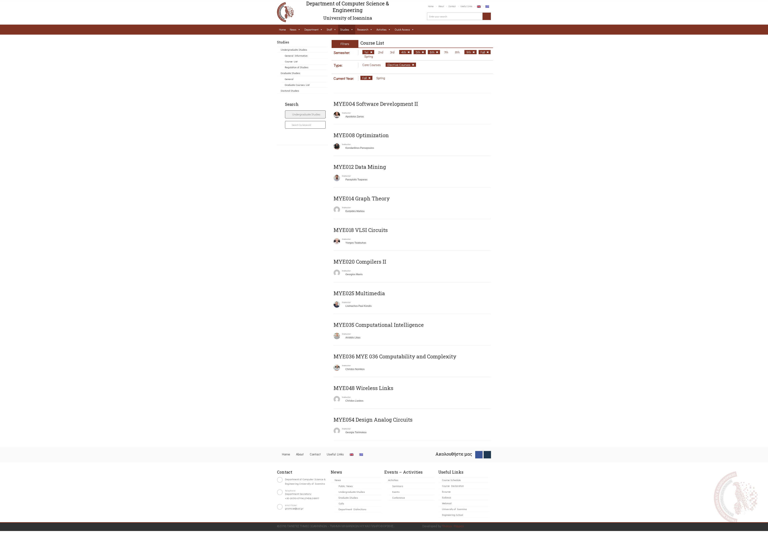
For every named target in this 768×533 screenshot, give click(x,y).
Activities (381, 29)
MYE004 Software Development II (376, 103)
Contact (452, 6)
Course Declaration (453, 485)
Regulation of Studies (296, 67)
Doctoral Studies (290, 90)
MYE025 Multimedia (359, 293)
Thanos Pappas (453, 526)
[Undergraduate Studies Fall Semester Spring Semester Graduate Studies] (305, 114)
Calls (341, 503)
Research (362, 29)
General (289, 79)
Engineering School (452, 514)
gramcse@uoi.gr (294, 508)
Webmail (447, 503)
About (441, 6)
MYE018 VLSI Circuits (361, 230)
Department (311, 29)
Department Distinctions (352, 509)
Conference (398, 497)
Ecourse (446, 491)
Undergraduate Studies (294, 49)
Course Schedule (451, 480)
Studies (344, 29)
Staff (329, 29)
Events (395, 491)
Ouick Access (402, 29)
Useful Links (466, 6)
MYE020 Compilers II (360, 261)
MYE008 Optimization (361, 135)
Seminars (397, 486)
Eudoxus (446, 497)
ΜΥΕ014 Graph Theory (362, 198)
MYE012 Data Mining (360, 166)
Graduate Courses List (297, 84)
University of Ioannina (454, 509)
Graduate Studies (290, 73)
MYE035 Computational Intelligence (379, 324)
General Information (296, 55)
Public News (346, 486)
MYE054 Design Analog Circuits (373, 419)
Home (431, 6)
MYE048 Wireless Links (363, 388)
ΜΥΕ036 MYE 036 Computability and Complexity (395, 356)
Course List (291, 61)
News (293, 29)
